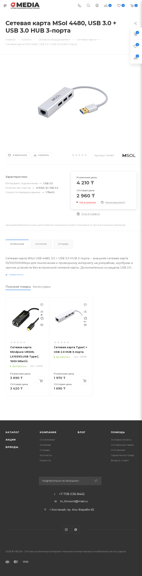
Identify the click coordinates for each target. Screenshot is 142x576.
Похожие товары (18, 286)
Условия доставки (122, 444)
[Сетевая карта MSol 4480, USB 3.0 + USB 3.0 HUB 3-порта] (71, 102)
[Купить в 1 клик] (42, 318)
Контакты (46, 455)
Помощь (118, 432)
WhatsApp (76, 530)
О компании (47, 439)
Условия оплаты (121, 439)
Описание (17, 244)
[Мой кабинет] (97, 6)
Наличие (41, 244)
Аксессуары (42, 286)
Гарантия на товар (122, 455)
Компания (48, 432)
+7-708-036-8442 (72, 494)
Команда (45, 444)
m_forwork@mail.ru (74, 501)
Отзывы (63, 244)
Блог (82, 432)
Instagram (66, 530)
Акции (11, 439)
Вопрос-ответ (120, 460)
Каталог (12, 432)
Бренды (12, 447)
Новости (45, 460)
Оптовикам (118, 449)
